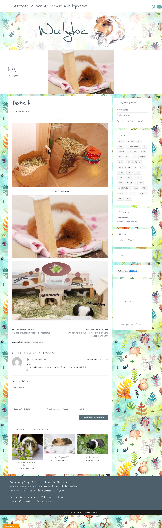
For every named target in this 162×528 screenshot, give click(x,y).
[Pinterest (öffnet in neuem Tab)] (153, 7)
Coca (139, 141)
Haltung (143, 157)
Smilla (136, 188)
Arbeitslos (92, 457)
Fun (127, 157)
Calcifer (130, 141)
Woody (128, 199)
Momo (129, 173)
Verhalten (143, 193)
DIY (145, 147)
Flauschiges (133, 152)
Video (120, 199)
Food (120, 157)
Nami (129, 178)
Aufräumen (123, 115)
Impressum (79, 6)
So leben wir (39, 6)
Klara (120, 162)
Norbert (137, 178)
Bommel (121, 141)
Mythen (121, 178)
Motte (137, 173)
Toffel (133, 193)
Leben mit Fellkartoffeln (34, 342)
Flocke (143, 152)
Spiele (144, 188)
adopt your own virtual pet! (132, 324)
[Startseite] (9, 76)
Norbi (120, 183)
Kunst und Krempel (133, 162)
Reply (106, 359)
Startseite (20, 6)
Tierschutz (122, 193)
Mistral (121, 173)
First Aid (121, 152)
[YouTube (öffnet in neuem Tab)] (159, 7)
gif (134, 157)
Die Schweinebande (133, 147)
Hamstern (122, 109)
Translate (133, 221)
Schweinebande (60, 6)
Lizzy (142, 167)
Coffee (121, 147)
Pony (140, 183)
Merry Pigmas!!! (60, 457)
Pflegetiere (130, 183)
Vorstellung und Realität (27, 464)
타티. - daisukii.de (36, 359)
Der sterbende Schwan (130, 121)
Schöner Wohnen (124, 188)
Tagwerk (16, 76)
